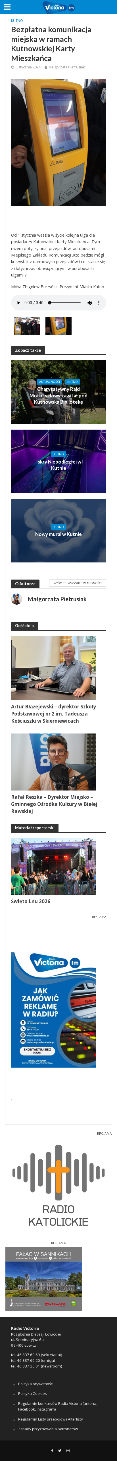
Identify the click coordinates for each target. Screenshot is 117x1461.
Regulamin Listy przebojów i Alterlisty (50, 1419)
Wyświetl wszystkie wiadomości (78, 583)
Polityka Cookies (32, 1393)
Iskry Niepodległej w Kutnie (58, 465)
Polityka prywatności (35, 1383)
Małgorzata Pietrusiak (67, 67)
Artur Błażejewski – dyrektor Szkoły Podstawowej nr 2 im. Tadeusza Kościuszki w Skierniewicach (53, 713)
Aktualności (49, 382)
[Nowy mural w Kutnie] (58, 530)
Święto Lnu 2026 (30, 901)
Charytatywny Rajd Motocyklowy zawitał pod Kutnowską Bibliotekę (58, 395)
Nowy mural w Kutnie (58, 534)
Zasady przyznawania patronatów (48, 1428)
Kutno (17, 20)
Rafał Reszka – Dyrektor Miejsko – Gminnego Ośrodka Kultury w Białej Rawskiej (54, 804)
